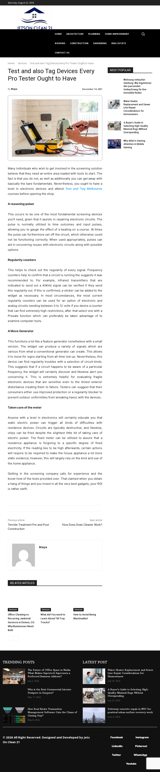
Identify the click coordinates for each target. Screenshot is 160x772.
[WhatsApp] (127, 755)
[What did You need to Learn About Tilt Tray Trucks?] (55, 601)
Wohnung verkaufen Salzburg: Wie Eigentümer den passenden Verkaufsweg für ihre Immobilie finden (137, 86)
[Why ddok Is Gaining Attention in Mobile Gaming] (114, 144)
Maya (14, 88)
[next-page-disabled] (16, 638)
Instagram (142, 737)
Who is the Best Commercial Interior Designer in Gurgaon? (49, 691)
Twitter (116, 754)
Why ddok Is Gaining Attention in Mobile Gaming (134, 144)
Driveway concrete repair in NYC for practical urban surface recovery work (130, 710)
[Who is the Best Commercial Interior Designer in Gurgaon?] (14, 696)
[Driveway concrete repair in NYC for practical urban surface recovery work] (94, 715)
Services (22, 63)
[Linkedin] (106, 746)
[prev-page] (10, 638)
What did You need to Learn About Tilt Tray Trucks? (53, 618)
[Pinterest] (129, 746)
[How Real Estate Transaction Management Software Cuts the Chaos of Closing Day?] (14, 715)
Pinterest (141, 746)
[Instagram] (129, 737)
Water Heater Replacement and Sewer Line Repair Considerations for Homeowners (130, 673)
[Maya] (23, 555)
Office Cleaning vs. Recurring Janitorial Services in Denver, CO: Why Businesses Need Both (21, 622)
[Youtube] (120, 763)
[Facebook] (104, 737)
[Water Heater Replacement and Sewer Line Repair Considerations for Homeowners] (114, 104)
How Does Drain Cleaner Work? (82, 524)
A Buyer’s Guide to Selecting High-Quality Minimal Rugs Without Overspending (128, 693)
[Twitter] (106, 755)
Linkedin (117, 746)
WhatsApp (140, 754)
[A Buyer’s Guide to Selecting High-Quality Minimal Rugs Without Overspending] (114, 125)
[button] (143, 34)
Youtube (131, 763)
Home (11, 63)
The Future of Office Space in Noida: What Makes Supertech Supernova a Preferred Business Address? (49, 673)
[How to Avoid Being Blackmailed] (87, 601)
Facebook (116, 737)
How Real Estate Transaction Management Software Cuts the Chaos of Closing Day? (52, 712)
